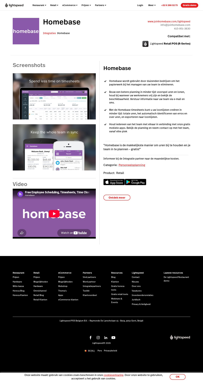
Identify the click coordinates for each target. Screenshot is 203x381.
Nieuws (135, 281)
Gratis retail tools (119, 294)
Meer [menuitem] (151, 5)
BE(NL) (91, 351)
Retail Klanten (40, 299)
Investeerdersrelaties (142, 295)
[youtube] (113, 337)
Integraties (49, 33)
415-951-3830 (182, 28)
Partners (87, 272)
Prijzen (16, 277)
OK (178, 377)
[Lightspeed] (14, 5)
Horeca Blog (18, 290)
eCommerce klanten (68, 299)
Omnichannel (40, 290)
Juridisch (136, 299)
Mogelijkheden (40, 281)
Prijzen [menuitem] (85, 5)
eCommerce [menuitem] (68, 5)
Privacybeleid (110, 350)
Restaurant (18, 272)
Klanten (115, 281)
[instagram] (97, 337)
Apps (60, 295)
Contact (136, 277)
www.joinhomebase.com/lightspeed (169, 21)
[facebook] (90, 337)
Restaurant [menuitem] (38, 5)
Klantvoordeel (90, 295)
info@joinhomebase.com (175, 25)
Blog (113, 277)
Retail (36, 272)
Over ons (136, 286)
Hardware (17, 281)
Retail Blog (38, 295)
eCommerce (64, 272)
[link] (169, 5)
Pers (100, 350)
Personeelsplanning (132, 165)
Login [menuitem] (140, 5)
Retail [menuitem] (53, 5)
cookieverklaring (113, 375)
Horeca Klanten (20, 295)
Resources (117, 272)
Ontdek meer (117, 197)
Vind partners (89, 277)
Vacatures (137, 290)
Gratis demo (189, 5)
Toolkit (86, 290)
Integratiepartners (92, 286)
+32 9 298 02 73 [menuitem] (169, 5)
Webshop (62, 286)
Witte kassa (18, 286)
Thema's (62, 290)
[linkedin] (105, 337)
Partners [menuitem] (99, 5)
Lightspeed (138, 272)
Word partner (89, 281)
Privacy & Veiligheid (141, 304)
